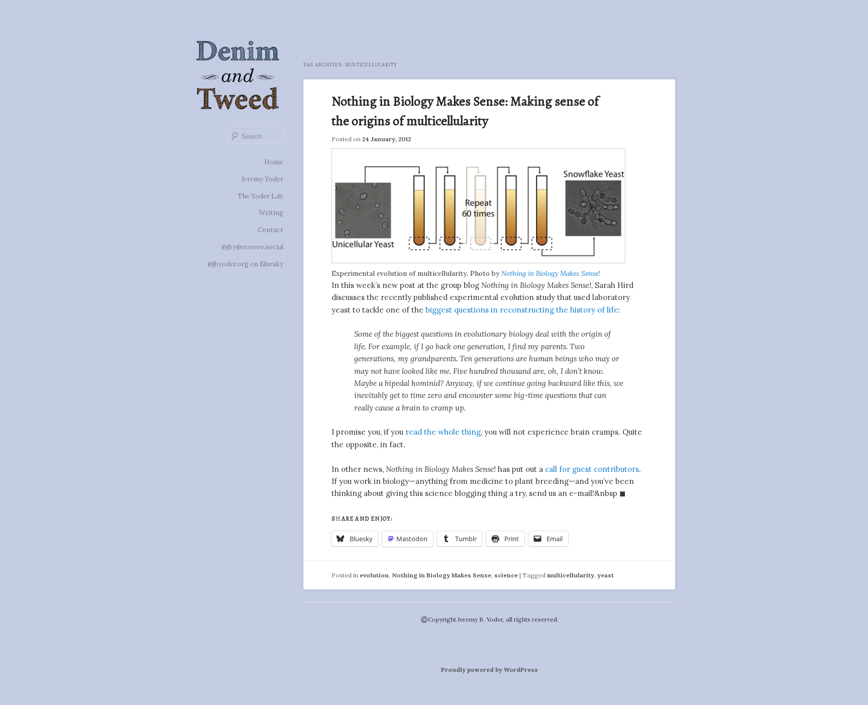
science (506, 575)
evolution (374, 575)
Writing (271, 213)
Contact (270, 230)
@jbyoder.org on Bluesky (245, 264)
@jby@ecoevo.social (252, 247)
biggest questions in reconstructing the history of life (521, 310)
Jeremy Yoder (262, 179)
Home (273, 162)
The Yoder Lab (260, 196)
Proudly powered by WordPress (489, 669)
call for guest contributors (592, 469)
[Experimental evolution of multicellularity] (478, 260)
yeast (605, 575)
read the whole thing (443, 432)
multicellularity (570, 575)
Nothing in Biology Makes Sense (441, 575)
